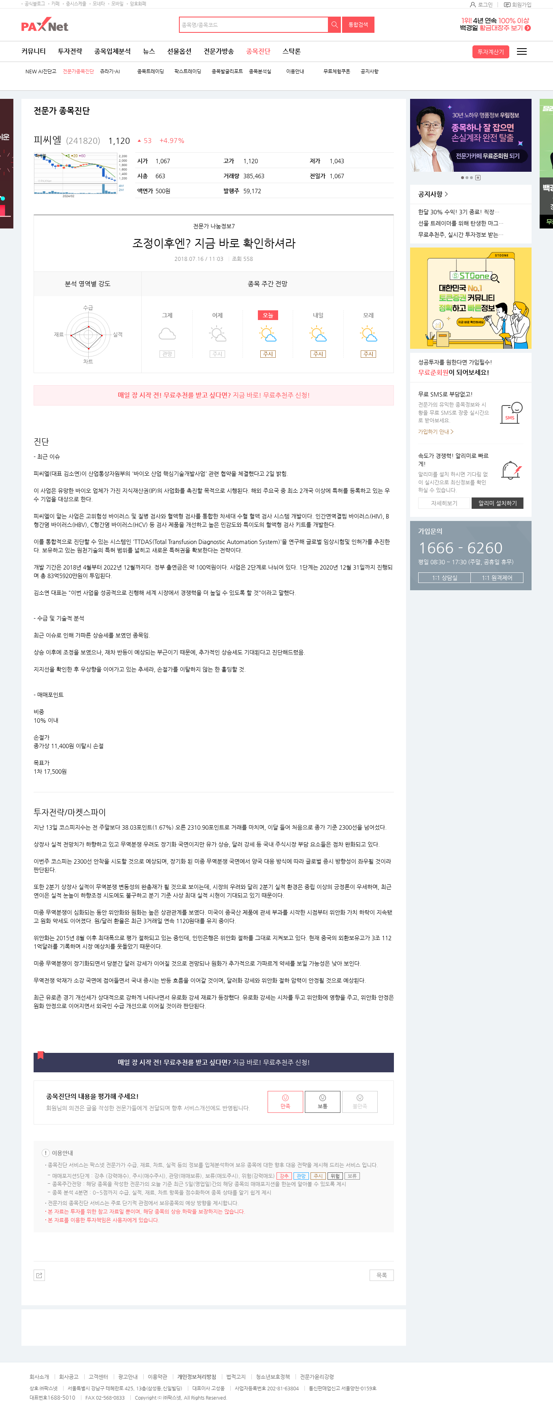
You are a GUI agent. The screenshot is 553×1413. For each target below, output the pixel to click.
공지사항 (370, 71)
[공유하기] (39, 1275)
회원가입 (522, 4)
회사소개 (39, 1377)
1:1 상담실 (444, 577)
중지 (478, 177)
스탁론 (292, 51)
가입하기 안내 (433, 432)
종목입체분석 (112, 51)
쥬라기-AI (110, 71)
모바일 (117, 4)
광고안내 (128, 1377)
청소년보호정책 (273, 1377)
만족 (285, 1106)
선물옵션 (179, 51)
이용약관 (157, 1377)
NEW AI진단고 (41, 71)
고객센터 (98, 1377)
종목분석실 (260, 71)
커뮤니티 (33, 51)
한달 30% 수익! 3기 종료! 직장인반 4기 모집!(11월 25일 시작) (462, 212)
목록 (381, 1275)
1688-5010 (61, 1397)
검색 (335, 25)
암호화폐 (138, 4)
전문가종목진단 (78, 71)
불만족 (360, 1106)
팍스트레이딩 (187, 71)
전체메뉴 (521, 51)
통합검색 (358, 24)
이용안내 (295, 71)
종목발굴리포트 (227, 71)
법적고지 (236, 1377)
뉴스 (149, 51)
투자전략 (70, 51)
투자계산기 (491, 52)
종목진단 (258, 51)
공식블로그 (35, 4)
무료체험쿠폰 (336, 71)
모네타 (99, 4)
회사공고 (69, 1377)
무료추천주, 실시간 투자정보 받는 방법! (462, 235)
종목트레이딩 (150, 71)
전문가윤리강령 (317, 1377)
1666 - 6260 (460, 547)
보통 (323, 1106)
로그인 (485, 4)
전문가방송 (219, 51)
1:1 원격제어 (497, 577)
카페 (55, 4)
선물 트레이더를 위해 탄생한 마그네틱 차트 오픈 (462, 223)
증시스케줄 (76, 4)
